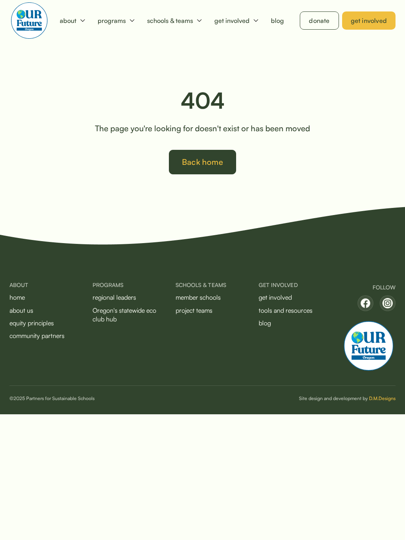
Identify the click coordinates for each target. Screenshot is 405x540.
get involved (232, 21)
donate (319, 21)
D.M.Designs (382, 398)
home (17, 297)
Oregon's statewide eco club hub (124, 314)
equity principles (31, 323)
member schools (198, 297)
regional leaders (114, 297)
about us (21, 310)
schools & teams (170, 21)
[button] (72, 20)
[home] (29, 20)
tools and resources (285, 310)
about (68, 21)
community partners (36, 336)
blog (277, 21)
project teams (194, 310)
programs (112, 21)
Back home (202, 162)
